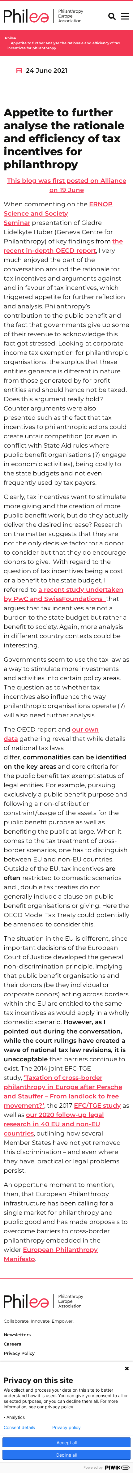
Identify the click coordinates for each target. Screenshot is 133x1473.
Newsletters (17, 1334)
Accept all (67, 1442)
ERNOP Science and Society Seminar (58, 213)
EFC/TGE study (97, 1105)
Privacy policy (66, 1427)
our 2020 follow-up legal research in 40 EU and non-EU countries (54, 1124)
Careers (12, 1344)
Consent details (19, 1427)
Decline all (66, 1455)
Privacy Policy (19, 1353)
